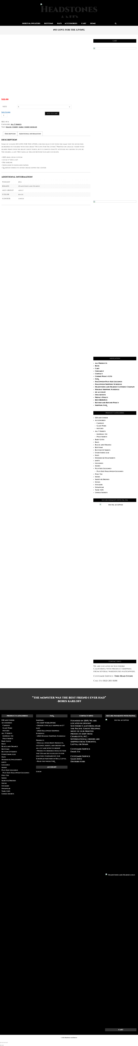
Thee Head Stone (123, 676)
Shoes (97, 477)
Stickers (99, 485)
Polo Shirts (102, 437)
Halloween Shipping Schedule (108, 384)
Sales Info (76, 759)
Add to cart (52, 113)
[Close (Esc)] (7, 1042)
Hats (97, 455)
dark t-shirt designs (28, 127)
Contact (99, 374)
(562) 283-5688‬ (110, 680)
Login (38, 771)
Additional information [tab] (30, 134)
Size (5, 106)
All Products (101, 363)
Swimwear (99, 487)
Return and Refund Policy (107, 403)
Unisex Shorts (101, 492)
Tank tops (99, 490)
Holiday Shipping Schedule (107, 389)
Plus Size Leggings (103, 468)
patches (100, 428)
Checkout (99, 371)
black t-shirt (12, 127)
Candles (100, 423)
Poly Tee (98, 474)
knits (97, 460)
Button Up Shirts (102, 450)
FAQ (97, 379)
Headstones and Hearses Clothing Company (115, 387)
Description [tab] (10, 134)
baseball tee (102, 434)
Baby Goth (99, 439)
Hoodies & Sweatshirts (105, 458)
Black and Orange (103, 445)
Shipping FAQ (101, 405)
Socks (97, 482)
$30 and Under (101, 418)
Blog (97, 366)
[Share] (5, 1042)
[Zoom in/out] (1, 1042)
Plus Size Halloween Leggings (110, 471)
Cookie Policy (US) (103, 376)
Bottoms (99, 447)
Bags (97, 442)
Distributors (78, 761)
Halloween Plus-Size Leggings (108, 382)
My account (100, 392)
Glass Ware (101, 426)
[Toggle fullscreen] (3, 1042)
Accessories (100, 420)
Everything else (102, 453)
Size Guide (5, 112)
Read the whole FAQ (46, 761)
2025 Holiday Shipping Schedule (51, 736)
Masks (97, 466)
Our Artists (100, 395)
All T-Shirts (16, 124)
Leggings (99, 463)
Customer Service (80, 756)
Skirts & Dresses (102, 479)
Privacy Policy (101, 397)
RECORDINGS (101, 400)
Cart (97, 368)
